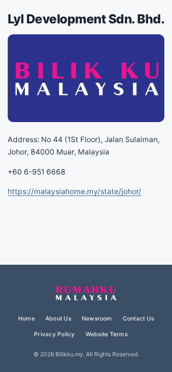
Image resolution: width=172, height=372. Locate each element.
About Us (58, 318)
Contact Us (138, 318)
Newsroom (97, 318)
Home (26, 318)
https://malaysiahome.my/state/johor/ (74, 191)
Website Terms (107, 334)
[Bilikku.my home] (86, 294)
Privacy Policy (54, 334)
